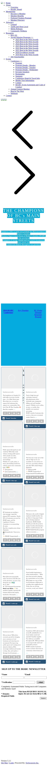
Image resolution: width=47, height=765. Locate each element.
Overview (14, 7)
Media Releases (17, 29)
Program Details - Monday (25, 65)
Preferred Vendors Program (21, 18)
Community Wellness (19, 31)
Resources (10, 33)
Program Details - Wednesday (26, 70)
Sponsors (18, 76)
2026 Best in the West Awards (26, 42)
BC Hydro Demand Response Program (38, 313)
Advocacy (10, 22)
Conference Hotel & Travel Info (27, 78)
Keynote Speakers (22, 72)
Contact (18, 83)
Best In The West (17, 91)
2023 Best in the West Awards (26, 46)
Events (8, 59)
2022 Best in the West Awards (26, 48)
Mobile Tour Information (24, 80)
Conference (16, 61)
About (8, 5)
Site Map (4, 763)
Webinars (14, 93)
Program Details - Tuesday (25, 68)
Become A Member (18, 14)
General (14, 24)
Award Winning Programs (22, 37)
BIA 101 (14, 35)
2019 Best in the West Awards (26, 55)
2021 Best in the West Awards (26, 50)
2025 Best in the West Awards (26, 40)
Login (11, 763)
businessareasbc (8, 392)
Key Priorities (23, 310)
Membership (10, 12)
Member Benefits (17, 16)
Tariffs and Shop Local (19, 27)
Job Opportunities (17, 57)
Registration (20, 74)
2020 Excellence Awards (24, 52)
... (14, 409)
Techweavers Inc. (32, 763)
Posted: (11, 418)
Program (18, 63)
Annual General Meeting (20, 89)
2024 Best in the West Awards (26, 44)
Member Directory (18, 20)
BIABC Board (16, 9)
